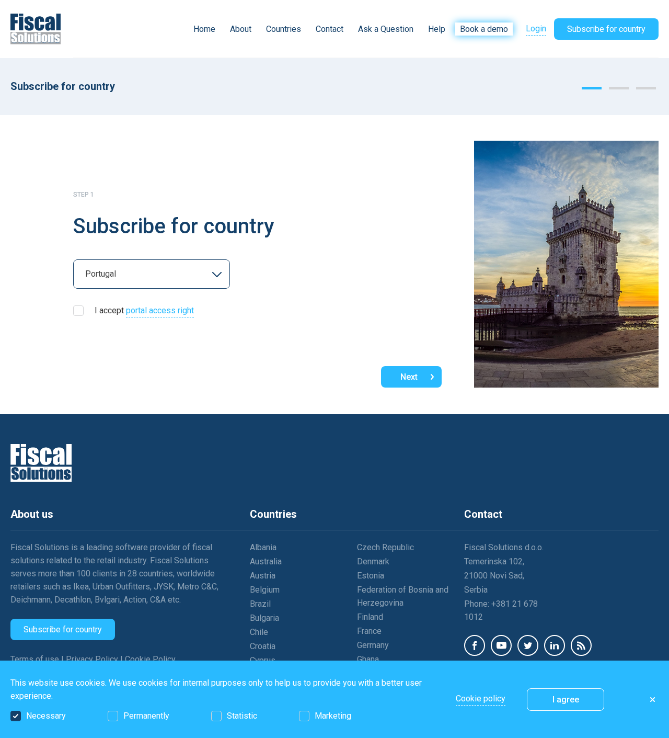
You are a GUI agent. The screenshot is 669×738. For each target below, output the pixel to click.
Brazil (260, 604)
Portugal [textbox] (100, 274)
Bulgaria (264, 618)
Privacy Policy (93, 659)
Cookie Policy (150, 659)
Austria (262, 576)
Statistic (242, 716)
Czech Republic (385, 547)
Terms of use (35, 659)
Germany (373, 645)
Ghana (368, 659)
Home (204, 29)
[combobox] (151, 274)
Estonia (370, 576)
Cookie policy (480, 698)
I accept (144, 310)
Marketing (333, 716)
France (369, 631)
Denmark (373, 561)
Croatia (262, 646)
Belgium (265, 590)
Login (536, 28)
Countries (283, 29)
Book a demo (484, 29)
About (240, 29)
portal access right (160, 310)
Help (436, 29)
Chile (259, 632)
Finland (370, 617)
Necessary (46, 716)
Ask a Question (385, 29)
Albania (263, 547)
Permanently (146, 716)
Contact (329, 29)
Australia (266, 561)
